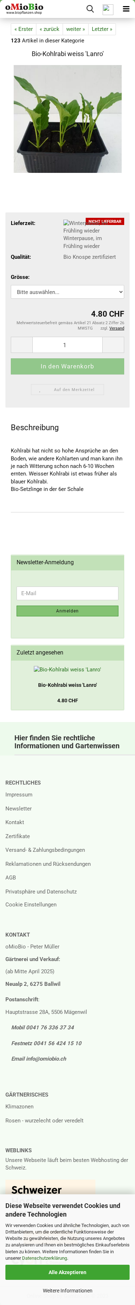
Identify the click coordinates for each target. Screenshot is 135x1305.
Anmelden (67, 611)
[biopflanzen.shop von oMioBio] (21, 9)
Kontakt (14, 822)
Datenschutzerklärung (44, 1258)
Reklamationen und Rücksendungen (48, 864)
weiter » (75, 29)
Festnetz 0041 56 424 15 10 (45, 1043)
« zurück (49, 29)
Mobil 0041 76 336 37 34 (42, 1027)
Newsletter (18, 808)
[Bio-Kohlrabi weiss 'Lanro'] (68, 118)
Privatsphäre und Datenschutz (41, 891)
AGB (10, 877)
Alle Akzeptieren (67, 1272)
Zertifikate (17, 836)
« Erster (23, 29)
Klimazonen (19, 1106)
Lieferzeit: (23, 223)
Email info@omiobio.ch (38, 1059)
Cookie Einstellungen (31, 904)
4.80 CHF (67, 700)
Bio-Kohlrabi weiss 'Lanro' (67, 685)
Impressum (18, 794)
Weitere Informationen (68, 1290)
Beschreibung (35, 427)
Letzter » (102, 29)
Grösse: (20, 277)
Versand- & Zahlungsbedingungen (45, 850)
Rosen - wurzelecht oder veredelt (44, 1120)
